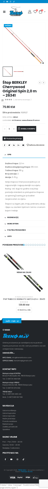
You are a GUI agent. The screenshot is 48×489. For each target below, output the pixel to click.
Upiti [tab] (9, 236)
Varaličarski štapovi (31, 120)
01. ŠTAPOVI (16, 120)
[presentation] (6, 44)
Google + (19, 145)
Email (23, 145)
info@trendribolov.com (21, 357)
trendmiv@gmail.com (23, 360)
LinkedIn (14, 145)
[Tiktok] (13, 1)
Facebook (5, 145)
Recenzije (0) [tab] (12, 217)
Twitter (9, 145)
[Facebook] (4, 1)
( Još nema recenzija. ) (22, 100)
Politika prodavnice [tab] (16, 230)
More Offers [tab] (12, 223)
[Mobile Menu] (4, 11)
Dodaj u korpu (28, 129)
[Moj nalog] (29, 11)
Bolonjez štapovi (27, 297)
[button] (24, 244)
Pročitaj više (24, 310)
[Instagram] (10, 1)
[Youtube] (7, 1)
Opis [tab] (9, 154)
